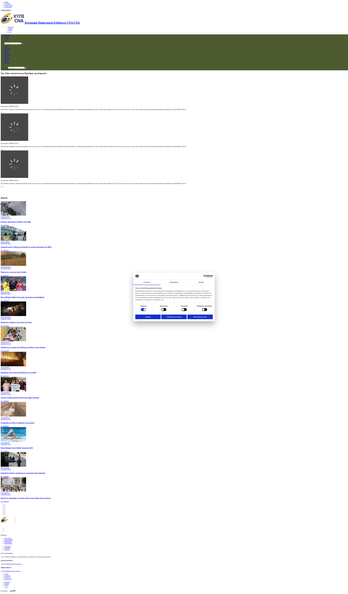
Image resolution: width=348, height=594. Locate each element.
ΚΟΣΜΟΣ (7, 548)
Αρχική (6, 46)
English (10, 29)
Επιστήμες (7, 63)
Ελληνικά (11, 27)
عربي (9, 32)
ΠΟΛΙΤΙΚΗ (8, 538)
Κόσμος (6, 58)
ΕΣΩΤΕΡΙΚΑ (8, 543)
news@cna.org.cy (15, 571)
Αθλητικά (7, 59)
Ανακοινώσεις (8, 5)
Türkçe (10, 30)
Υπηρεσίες (7, 4)
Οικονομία (7, 50)
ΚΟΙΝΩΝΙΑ (8, 542)
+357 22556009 (5, 564)
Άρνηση (148, 317)
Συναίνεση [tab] (146, 282)
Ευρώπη (6, 56)
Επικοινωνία (8, 7)
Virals (6, 61)
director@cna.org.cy (16, 564)
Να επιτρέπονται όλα (200, 317)
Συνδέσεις (7, 577)
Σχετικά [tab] (201, 282)
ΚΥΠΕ (6, 2)
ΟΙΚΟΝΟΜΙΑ (8, 540)
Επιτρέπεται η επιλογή (174, 317)
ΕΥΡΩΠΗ (7, 546)
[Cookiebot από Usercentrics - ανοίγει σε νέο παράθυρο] (205, 276)
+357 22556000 (5, 571)
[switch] (163, 309)
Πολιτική (7, 48)
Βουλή (6, 51)
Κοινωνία (7, 53)
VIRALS (7, 550)
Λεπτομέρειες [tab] (174, 282)
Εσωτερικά (7, 54)
